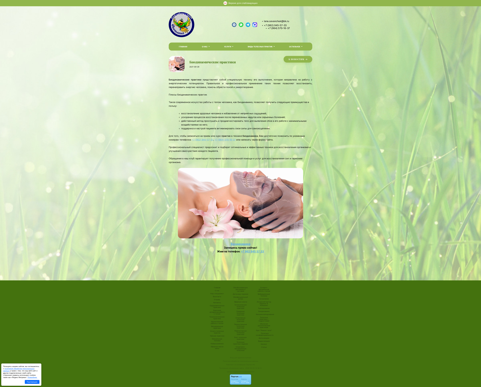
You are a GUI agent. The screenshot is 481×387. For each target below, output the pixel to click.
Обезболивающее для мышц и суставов (240, 289)
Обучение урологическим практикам (264, 325)
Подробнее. (32, 377)
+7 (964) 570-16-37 (279, 28)
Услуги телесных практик (217, 332)
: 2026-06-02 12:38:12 (253, 368)
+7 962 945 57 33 (252, 251)
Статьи (264, 347)
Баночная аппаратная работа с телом (217, 312)
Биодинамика (240, 244)
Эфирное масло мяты (217, 347)
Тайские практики (217, 336)
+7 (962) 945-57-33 (275, 25)
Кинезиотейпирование (265, 314)
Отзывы (217, 299)
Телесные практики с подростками (264, 319)
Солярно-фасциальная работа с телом (264, 289)
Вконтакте (217, 296)
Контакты (217, 302)
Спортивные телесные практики (240, 319)
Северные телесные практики (240, 313)
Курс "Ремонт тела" (264, 330)
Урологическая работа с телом (217, 322)
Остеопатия (264, 299)
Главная (183, 47)
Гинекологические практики (217, 317)
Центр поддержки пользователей (240, 372)
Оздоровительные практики (217, 306)
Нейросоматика (217, 343)
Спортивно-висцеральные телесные (240, 348)
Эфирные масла (240, 302)
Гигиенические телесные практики (240, 306)
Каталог (264, 344)
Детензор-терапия (240, 294)
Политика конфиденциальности (264, 334)
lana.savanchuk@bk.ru (276, 21)
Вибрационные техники (264, 295)
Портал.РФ (250, 365)
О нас (217, 290)
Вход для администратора (240, 358)
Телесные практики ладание (240, 343)
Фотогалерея (264, 338)
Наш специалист (217, 293)
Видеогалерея (264, 341)
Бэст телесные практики (240, 338)
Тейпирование (264, 308)
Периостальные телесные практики (240, 326)
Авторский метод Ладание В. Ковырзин (264, 303)
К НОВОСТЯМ (297, 59)
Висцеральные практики (217, 327)
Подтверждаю (32, 382)
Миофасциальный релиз (240, 298)
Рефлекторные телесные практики (240, 332)
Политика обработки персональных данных (240, 361)
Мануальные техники (217, 339)
